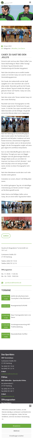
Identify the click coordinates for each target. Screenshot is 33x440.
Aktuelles (14, 48)
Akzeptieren (16, 426)
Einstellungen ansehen (16, 436)
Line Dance (21, 48)
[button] (30, 406)
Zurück (6, 236)
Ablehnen (17, 431)
